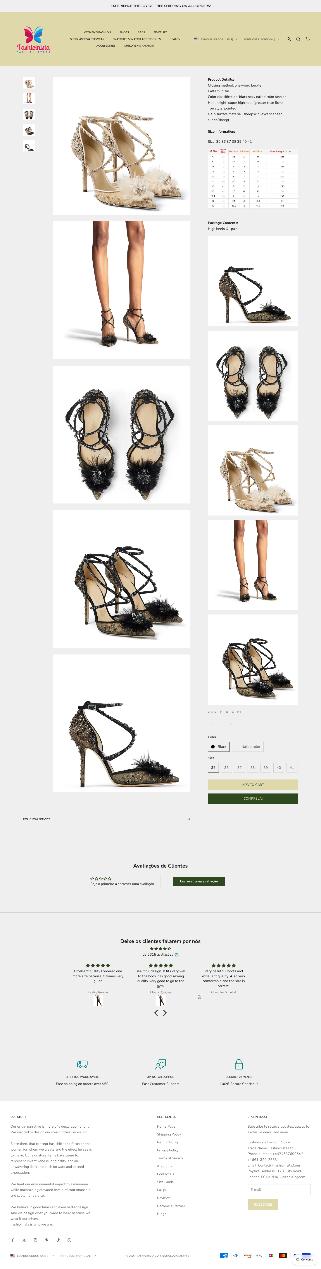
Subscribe (263, 1204)
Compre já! (252, 798)
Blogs (161, 1214)
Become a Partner (171, 1206)
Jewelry (160, 32)
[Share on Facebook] (221, 712)
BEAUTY (174, 39)
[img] (160, 949)
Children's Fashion (139, 45)
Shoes (124, 32)
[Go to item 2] (29, 98)
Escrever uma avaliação (199, 881)
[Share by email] (239, 712)
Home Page (166, 1126)
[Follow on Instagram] (35, 1240)
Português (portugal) (259, 39)
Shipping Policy (169, 1134)
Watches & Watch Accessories (137, 39)
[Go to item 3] (29, 114)
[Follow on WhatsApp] (69, 1240)
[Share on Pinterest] (233, 712)
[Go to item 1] (29, 83)
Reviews (164, 1198)
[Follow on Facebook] (12, 1240)
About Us (164, 1166)
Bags (141, 32)
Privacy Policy (167, 1150)
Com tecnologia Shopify (172, 1255)
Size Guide (165, 1182)
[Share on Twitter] (227, 712)
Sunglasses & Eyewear (87, 39)
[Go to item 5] (29, 146)
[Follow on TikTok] (58, 1240)
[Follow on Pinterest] (47, 1240)
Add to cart (253, 785)
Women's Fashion (97, 32)
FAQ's (162, 1190)
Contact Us (165, 1174)
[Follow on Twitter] (24, 1240)
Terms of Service (170, 1158)
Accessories (105, 45)
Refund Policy (168, 1142)
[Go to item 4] (29, 130)
